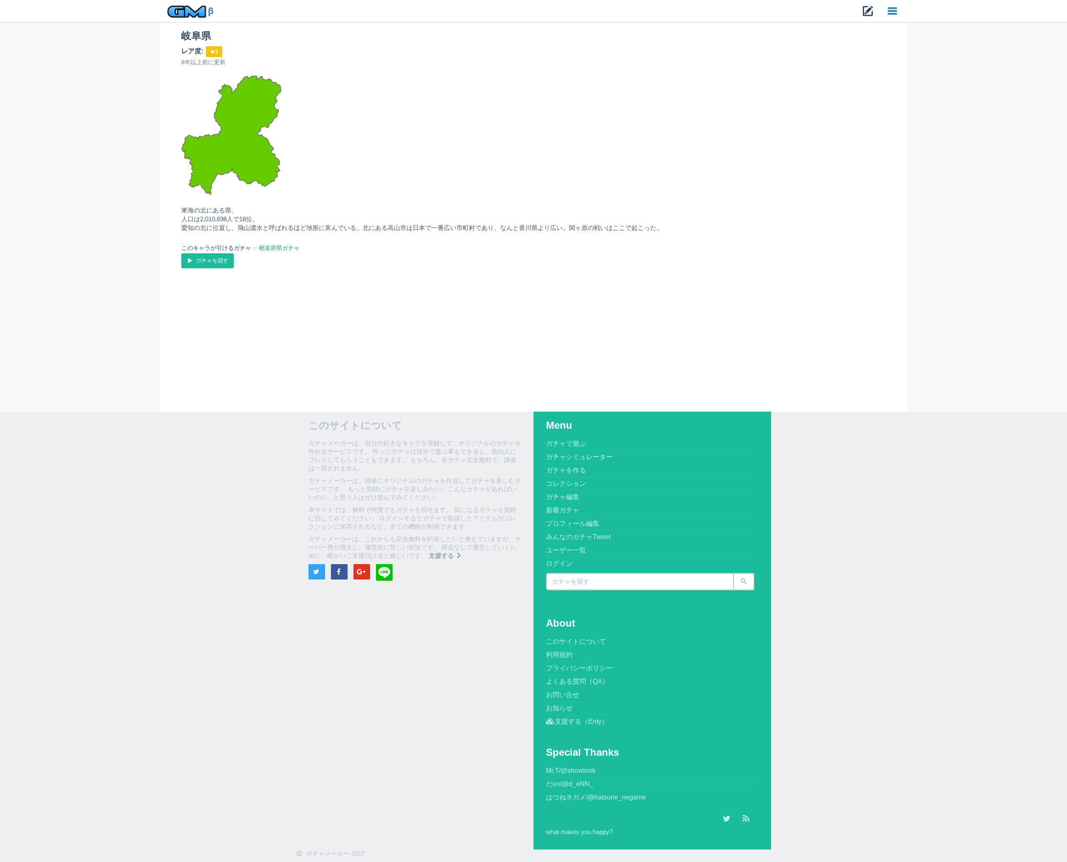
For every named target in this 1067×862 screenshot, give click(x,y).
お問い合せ (562, 694)
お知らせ (559, 708)
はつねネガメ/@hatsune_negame (596, 797)
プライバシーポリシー (579, 668)
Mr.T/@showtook (571, 770)
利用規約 (559, 654)
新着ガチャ (562, 510)
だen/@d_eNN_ (570, 783)
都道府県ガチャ (279, 248)
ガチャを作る (566, 470)
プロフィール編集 (572, 523)
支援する (442, 555)
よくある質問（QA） (577, 681)
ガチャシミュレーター (579, 456)
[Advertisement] (431, 332)
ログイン (559, 563)
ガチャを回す (211, 260)
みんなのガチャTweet (578, 536)
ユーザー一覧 (566, 550)
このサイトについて (576, 641)
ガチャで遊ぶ (566, 443)
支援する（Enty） (581, 721)
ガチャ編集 (562, 496)
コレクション (566, 483)
